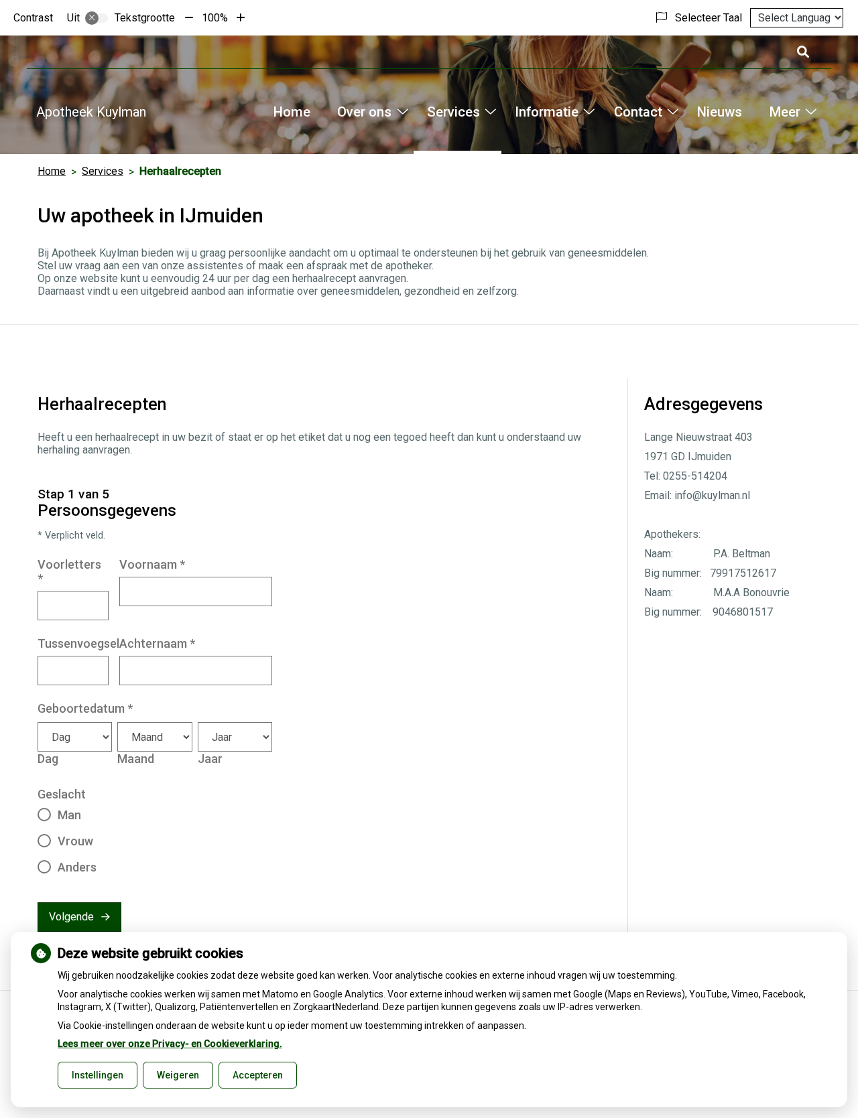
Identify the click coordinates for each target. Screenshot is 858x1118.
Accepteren (258, 1075)
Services (453, 112)
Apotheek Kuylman (91, 112)
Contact (638, 112)
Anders (77, 867)
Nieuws (719, 112)
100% (215, 17)
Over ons (364, 112)
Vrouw (75, 841)
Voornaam (152, 564)
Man (69, 815)
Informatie (546, 112)
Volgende (71, 916)
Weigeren (178, 1075)
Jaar (210, 759)
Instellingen (97, 1075)
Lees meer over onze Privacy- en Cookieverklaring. (170, 1043)
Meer (785, 112)
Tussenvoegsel (78, 643)
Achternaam (157, 643)
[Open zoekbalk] (802, 52)
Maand (135, 759)
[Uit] (96, 18)
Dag (48, 759)
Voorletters (69, 571)
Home (291, 112)
